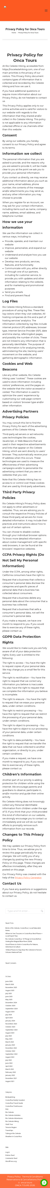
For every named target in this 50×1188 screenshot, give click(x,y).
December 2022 (11, 1048)
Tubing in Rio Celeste (13, 1133)
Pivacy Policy (14, 1176)
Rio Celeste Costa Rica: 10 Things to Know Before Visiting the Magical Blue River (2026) (23, 940)
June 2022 (8, 1063)
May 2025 (8, 999)
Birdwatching (10, 1097)
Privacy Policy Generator (28, 877)
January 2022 (10, 1075)
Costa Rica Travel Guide (14, 1103)
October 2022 (10, 1051)
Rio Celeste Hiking (12, 1121)
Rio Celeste (9, 1112)
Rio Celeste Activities (13, 1115)
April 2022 (8, 1066)
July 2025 (8, 993)
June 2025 (8, 996)
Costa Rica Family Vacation (15, 1100)
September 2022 (11, 1054)
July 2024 (8, 1015)
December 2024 (11, 1002)
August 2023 (9, 1033)
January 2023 (10, 1045)
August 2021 (9, 1081)
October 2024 (10, 1005)
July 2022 (8, 1060)
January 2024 (10, 1021)
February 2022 (10, 1072)
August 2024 (9, 1011)
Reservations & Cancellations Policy (25, 1179)
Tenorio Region (11, 1127)
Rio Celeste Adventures (14, 1118)
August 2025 (9, 990)
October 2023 (10, 1027)
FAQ (6, 1109)
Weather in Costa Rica (13, 1136)
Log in (7, 1152)
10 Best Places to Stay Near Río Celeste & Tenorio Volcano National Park (23, 951)
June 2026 (8, 981)
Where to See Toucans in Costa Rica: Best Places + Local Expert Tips (23, 934)
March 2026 (9, 984)
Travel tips (9, 1130)
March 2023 (9, 1042)
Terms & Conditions (32, 1176)
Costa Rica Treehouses (13, 1106)
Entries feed (9, 1155)
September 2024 (11, 1008)
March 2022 (9, 1069)
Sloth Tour (9, 1124)
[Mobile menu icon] (46, 10)
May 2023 (8, 1039)
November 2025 (11, 987)
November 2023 (11, 1024)
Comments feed (11, 1158)
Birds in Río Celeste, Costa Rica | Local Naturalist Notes (23, 929)
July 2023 (8, 1036)
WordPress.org (11, 1161)
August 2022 (9, 1057)
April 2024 (8, 1018)
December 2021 (11, 1078)
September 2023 (11, 1030)
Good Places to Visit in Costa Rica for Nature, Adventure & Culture (21, 945)
